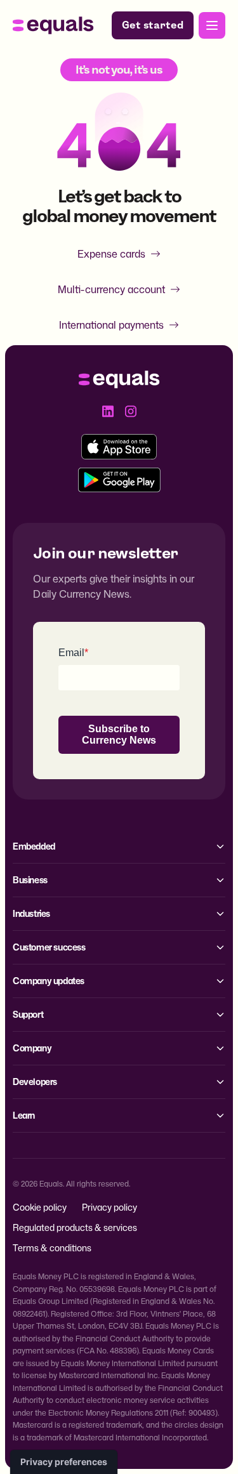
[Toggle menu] (212, 25)
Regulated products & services (75, 1227)
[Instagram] (130, 411)
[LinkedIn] (108, 411)
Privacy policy (109, 1207)
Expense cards (111, 254)
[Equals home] (53, 25)
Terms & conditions (52, 1248)
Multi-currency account (111, 289)
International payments (111, 325)
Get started (152, 25)
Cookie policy (40, 1207)
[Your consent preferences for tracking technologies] (63, 1462)
